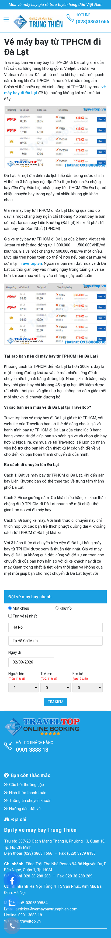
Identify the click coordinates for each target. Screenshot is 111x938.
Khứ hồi (66, 608)
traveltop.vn (30, 921)
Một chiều (21, 608)
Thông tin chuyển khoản (30, 800)
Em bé (80, 676)
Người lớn (16, 676)
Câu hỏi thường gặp (26, 784)
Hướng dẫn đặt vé (25, 808)
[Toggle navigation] (6, 19)
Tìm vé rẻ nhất (25, 616)
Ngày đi (14, 652)
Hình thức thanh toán (27, 792)
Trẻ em (48, 676)
